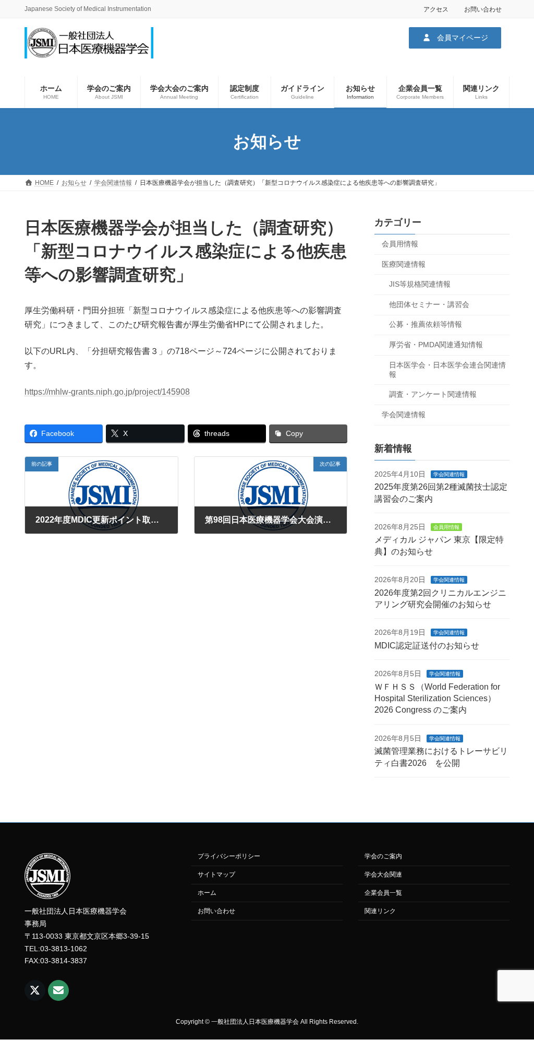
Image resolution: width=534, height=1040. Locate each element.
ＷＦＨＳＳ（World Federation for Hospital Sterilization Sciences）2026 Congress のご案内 (437, 698)
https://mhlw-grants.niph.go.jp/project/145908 (107, 391)
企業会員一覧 (383, 892)
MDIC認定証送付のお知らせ (426, 645)
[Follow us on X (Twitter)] (35, 990)
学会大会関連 (383, 875)
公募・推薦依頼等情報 (425, 325)
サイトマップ (216, 875)
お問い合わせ (483, 9)
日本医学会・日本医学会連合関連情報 (447, 370)
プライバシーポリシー (229, 856)
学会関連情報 (404, 414)
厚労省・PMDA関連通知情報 (436, 344)
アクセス (435, 9)
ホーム (207, 892)
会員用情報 (400, 244)
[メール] (58, 990)
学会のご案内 (383, 856)
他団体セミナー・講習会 (429, 304)
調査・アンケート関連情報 (433, 394)
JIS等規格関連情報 (420, 284)
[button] (455, 37)
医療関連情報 (404, 264)
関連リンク (380, 911)
